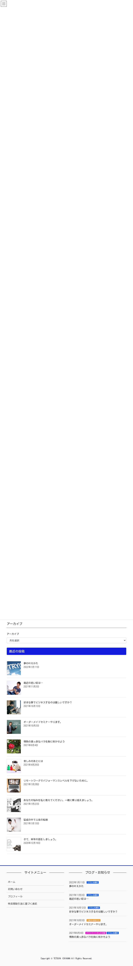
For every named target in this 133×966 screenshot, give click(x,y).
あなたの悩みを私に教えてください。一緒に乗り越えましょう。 (59, 800)
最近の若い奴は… (33, 683)
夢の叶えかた (31, 663)
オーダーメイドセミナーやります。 (43, 722)
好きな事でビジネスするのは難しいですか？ (48, 702)
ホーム (11, 882)
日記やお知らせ (93, 920)
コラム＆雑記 (92, 882)
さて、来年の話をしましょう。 (40, 839)
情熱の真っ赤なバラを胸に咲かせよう (44, 741)
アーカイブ (13, 634)
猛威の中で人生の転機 (36, 820)
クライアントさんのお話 (95, 933)
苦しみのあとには (33, 761)
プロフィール (15, 896)
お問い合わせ (15, 889)
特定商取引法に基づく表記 (22, 903)
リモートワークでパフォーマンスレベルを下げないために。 (56, 780)
